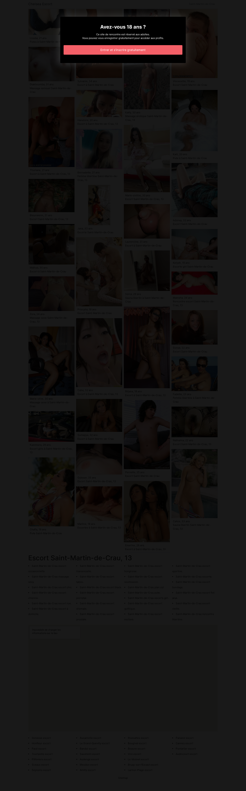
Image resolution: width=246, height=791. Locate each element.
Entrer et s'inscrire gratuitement (123, 50)
